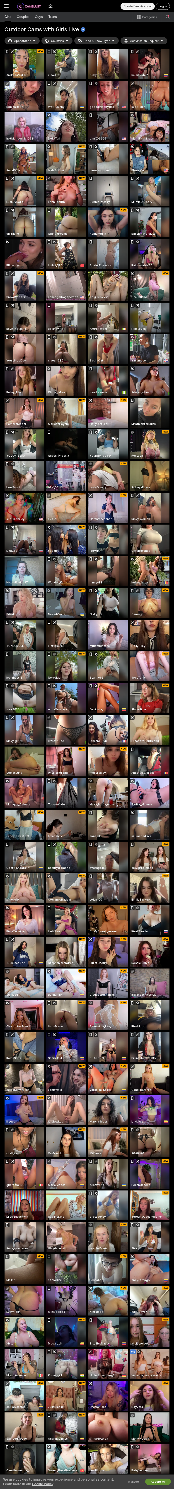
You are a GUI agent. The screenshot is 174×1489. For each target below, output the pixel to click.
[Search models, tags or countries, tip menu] (167, 17)
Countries (57, 41)
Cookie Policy (42, 1484)
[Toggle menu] (6, 6)
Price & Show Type (97, 41)
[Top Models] (50, 6)
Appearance (22, 41)
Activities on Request (144, 41)
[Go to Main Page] (28, 6)
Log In (163, 6)
